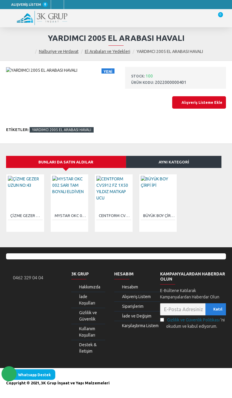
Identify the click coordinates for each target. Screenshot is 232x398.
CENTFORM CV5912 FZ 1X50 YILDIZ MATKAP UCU (115, 215)
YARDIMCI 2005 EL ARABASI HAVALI (61, 130)
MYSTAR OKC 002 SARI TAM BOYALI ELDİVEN (71, 215)
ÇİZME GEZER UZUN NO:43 (26, 215)
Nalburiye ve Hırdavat (59, 51)
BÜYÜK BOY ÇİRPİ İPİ (159, 215)
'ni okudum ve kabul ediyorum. (195, 323)
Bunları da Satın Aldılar (65, 162)
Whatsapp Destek (34, 375)
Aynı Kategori (174, 162)
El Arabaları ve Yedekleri (107, 51)
